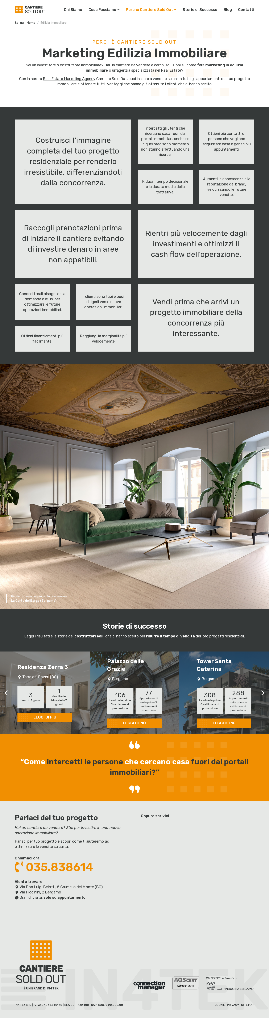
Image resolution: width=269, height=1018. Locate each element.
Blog (228, 9)
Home (31, 23)
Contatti (246, 9)
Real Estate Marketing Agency (69, 78)
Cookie (220, 1004)
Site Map (247, 1004)
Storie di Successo (200, 9)
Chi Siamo (73, 9)
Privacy (233, 1004)
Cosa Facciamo (102, 9)
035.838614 (58, 867)
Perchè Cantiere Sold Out (149, 9)
